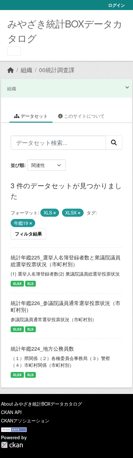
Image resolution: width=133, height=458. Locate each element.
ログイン (116, 5)
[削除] (54, 212)
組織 (26, 70)
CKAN (12, 445)
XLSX (17, 283)
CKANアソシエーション (25, 420)
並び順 (17, 165)
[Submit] (114, 143)
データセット (33, 116)
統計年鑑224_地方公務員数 (42, 348)
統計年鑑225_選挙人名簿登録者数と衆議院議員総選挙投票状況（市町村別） (65, 261)
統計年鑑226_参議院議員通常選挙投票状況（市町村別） (65, 306)
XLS (30, 283)
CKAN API (11, 412)
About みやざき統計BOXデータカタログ (41, 403)
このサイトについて (84, 116)
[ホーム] (10, 70)
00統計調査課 (57, 70)
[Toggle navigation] (14, 51)
